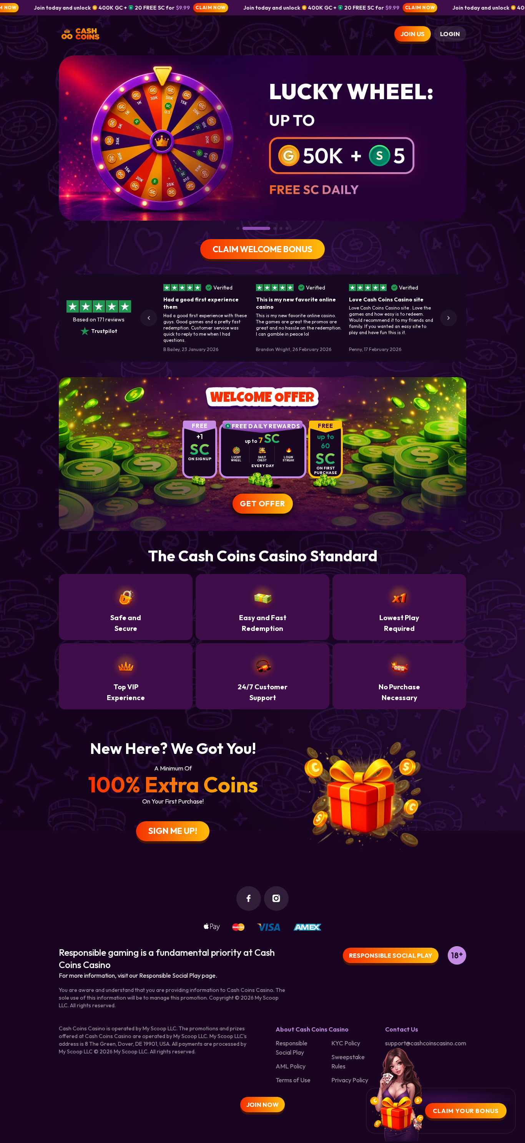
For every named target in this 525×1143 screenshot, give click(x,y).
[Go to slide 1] (237, 228)
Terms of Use (293, 1080)
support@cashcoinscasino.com (425, 1043)
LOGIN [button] (450, 34)
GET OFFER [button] (262, 503)
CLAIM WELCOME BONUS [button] (262, 249)
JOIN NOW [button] (262, 1104)
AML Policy (291, 1066)
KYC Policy (345, 1043)
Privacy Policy (349, 1080)
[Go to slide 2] (246, 228)
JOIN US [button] (412, 34)
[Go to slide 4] (280, 228)
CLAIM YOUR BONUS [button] (466, 1111)
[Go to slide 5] (287, 228)
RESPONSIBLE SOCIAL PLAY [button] (390, 955)
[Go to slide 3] (264, 228)
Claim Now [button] (167, 7)
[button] (148, 317)
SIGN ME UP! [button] (172, 830)
